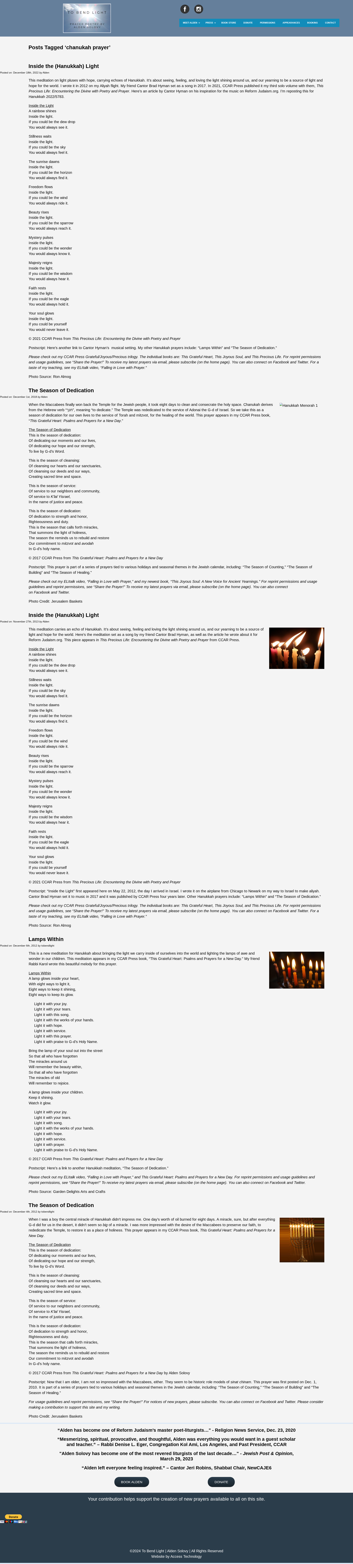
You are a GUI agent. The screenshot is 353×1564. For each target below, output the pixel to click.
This (184, 357)
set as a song (182, 86)
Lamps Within (210, 348)
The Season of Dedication (253, 348)
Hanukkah (103, 1219)
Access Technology (186, 1556)
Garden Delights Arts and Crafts (79, 1192)
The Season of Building (283, 1387)
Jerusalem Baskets (66, 601)
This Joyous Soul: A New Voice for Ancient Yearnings (215, 581)
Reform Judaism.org (261, 91)
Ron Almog (62, 377)
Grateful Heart (200, 357)
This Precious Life (266, 357)
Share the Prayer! (88, 362)
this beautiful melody (75, 964)
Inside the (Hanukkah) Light (63, 66)
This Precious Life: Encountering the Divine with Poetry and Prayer (126, 339)
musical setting (123, 348)
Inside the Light (60, 891)
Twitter (302, 362)
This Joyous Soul (229, 357)
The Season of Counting (264, 567)
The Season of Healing (70, 572)
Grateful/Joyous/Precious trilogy (111, 357)
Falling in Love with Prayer (123, 368)
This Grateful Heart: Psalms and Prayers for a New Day (75, 421)
